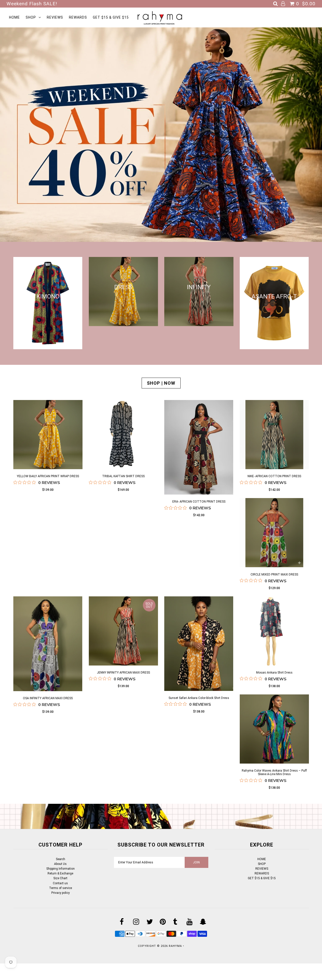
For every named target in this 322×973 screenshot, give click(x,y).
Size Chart (60, 878)
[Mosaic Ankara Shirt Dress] (274, 631)
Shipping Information (60, 868)
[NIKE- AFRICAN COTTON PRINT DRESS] (274, 435)
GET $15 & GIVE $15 (111, 17)
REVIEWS (55, 17)
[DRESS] (123, 324)
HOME (14, 17)
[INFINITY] (198, 324)
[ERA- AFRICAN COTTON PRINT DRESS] (198, 448)
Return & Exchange (60, 873)
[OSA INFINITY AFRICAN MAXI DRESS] (48, 644)
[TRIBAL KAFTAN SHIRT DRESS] (123, 435)
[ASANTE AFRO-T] (274, 347)
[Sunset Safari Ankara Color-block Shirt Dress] (198, 644)
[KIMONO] (48, 347)
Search (60, 859)
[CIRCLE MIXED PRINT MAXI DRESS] (274, 533)
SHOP (31, 17)
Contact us (60, 883)
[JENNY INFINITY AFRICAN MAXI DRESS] (123, 631)
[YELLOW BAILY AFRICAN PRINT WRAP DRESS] (48, 435)
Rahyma (175, 946)
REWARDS (78, 17)
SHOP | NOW (161, 383)
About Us (60, 864)
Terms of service (60, 888)
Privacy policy (60, 893)
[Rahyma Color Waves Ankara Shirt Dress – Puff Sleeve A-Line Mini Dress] (274, 729)
